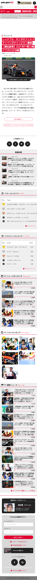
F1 (4, 7)
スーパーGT (10, 7)
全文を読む (17, 119)
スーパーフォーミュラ (20, 7)
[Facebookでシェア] (15, 144)
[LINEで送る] (21, 144)
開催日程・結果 (27, 11)
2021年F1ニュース (9, 125)
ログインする (18, 537)
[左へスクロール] (1, 7)
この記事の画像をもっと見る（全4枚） (18, 79)
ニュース (17, 11)
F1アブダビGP (29, 125)
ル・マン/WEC (31, 7)
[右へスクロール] (35, 7)
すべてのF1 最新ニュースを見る (24, 491)
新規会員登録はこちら (19, 545)
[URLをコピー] (27, 144)
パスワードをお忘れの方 (19, 542)
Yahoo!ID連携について (19, 570)
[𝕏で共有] (9, 144)
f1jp (22, 125)
